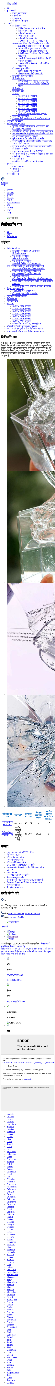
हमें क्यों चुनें (16, 15)
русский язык (13, 202)
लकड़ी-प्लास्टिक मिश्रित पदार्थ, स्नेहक (27, 161)
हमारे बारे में (11, 10)
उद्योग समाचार (18, 169)
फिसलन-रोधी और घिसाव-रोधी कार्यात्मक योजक (31, 118)
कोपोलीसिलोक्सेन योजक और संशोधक (33, 81)
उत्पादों (9, 23)
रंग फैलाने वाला (18, 159)
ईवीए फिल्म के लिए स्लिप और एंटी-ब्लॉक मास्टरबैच (32, 278)
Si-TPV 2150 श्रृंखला (27, 101)
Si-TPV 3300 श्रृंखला (27, 98)
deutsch (10, 197)
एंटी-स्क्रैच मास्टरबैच (26, 33)
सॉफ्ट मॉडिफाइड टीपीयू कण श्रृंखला (32, 113)
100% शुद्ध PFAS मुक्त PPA (29, 71)
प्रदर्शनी (15, 171)
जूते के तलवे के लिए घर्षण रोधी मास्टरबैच (28, 138)
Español (10, 192)
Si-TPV (15, 93)
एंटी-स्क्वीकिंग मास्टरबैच (27, 38)
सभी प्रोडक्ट (20, 954)
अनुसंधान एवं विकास (15, 121)
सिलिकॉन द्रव (18, 91)
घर (8, 8)
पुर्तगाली (10, 195)
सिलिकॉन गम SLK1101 (7, 823)
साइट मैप (21, 946)
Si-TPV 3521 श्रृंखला (27, 111)
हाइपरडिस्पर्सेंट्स (13, 885)
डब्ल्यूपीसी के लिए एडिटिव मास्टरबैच (32, 41)
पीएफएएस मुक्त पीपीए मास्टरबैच (30, 73)
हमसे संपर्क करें (13, 174)
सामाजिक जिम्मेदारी (20, 21)
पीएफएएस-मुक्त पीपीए (20, 68)
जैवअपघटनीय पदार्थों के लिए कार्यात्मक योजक (25, 882)
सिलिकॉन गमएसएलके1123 (7, 833)
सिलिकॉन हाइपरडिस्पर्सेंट (22, 76)
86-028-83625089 (16, 913)
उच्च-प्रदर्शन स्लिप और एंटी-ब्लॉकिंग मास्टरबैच (30, 43)
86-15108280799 (32, 913)
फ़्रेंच (8, 205)
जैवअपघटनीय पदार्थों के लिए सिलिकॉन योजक (25, 329)
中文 (9, 213)
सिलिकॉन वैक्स (18, 78)
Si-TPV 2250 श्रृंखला (27, 103)
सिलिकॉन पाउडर (25, 31)
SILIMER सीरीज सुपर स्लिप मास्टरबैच (34, 46)
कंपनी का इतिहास (19, 13)
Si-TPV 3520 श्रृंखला (27, 108)
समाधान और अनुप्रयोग (16, 123)
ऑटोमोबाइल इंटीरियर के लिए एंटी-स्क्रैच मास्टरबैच (32, 131)
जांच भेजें (4, 926)
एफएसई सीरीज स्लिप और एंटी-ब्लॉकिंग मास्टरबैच (31, 286)
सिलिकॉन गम (17, 88)
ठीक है (9, 200)
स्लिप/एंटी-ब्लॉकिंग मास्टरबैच (18, 875)
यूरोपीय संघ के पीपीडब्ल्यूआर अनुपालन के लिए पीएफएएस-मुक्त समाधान (30, 127)
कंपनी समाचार (18, 166)
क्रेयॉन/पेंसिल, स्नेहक (21, 156)
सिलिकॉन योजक (19, 26)
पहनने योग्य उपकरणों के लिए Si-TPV (27, 151)
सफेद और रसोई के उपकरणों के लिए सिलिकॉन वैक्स (32, 154)
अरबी (9, 210)
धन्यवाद (10, 207)
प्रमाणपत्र (16, 18)
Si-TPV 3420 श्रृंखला (27, 106)
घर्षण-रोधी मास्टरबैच (26, 36)
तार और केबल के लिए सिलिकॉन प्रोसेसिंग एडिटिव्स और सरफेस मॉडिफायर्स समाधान (32, 134)
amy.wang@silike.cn (17, 917)
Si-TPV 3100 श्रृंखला (27, 96)
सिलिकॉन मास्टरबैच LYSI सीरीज (31, 28)
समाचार (10, 164)
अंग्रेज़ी (10, 190)
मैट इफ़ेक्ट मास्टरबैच (20, 116)
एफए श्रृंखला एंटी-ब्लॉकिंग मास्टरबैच (32, 51)
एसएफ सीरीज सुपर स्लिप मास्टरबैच (32, 48)
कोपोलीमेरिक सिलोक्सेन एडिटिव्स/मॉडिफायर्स (25, 880)
